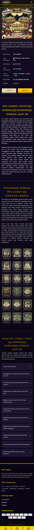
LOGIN (9, 90)
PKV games (5, 119)
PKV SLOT (22, 486)
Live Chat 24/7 (5, 499)
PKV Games (17, 54)
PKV (3, 486)
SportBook (29, 232)
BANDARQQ (21, 488)
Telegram (4, 505)
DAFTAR (25, 90)
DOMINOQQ (13, 488)
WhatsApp (4, 502)
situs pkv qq (24, 172)
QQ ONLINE (5, 488)
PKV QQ (8, 486)
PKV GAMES (15, 486)
